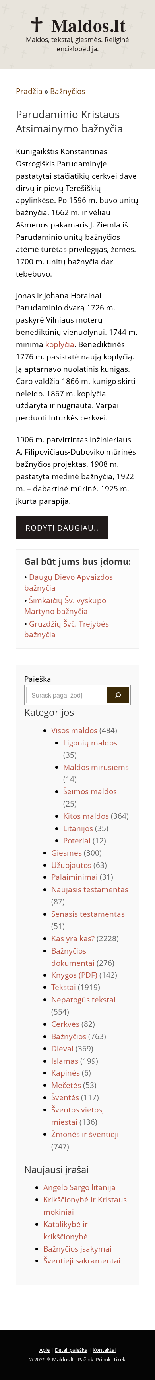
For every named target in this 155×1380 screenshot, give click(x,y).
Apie (44, 1349)
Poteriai (84, 840)
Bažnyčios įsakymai (77, 1249)
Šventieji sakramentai (81, 1261)
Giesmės (76, 853)
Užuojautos (79, 865)
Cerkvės (73, 1024)
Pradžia (29, 91)
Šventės (75, 1097)
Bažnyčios (67, 91)
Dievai (72, 1049)
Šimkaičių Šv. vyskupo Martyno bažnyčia (65, 605)
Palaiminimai (82, 877)
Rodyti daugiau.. (62, 528)
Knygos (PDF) (84, 975)
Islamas (74, 1061)
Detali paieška (71, 1349)
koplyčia (59, 344)
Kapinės (71, 1073)
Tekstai (75, 987)
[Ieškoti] (118, 695)
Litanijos (85, 828)
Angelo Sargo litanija (79, 1187)
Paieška (37, 679)
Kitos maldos (96, 816)
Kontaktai (104, 1349)
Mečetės (74, 1085)
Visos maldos (84, 730)
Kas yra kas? (85, 938)
